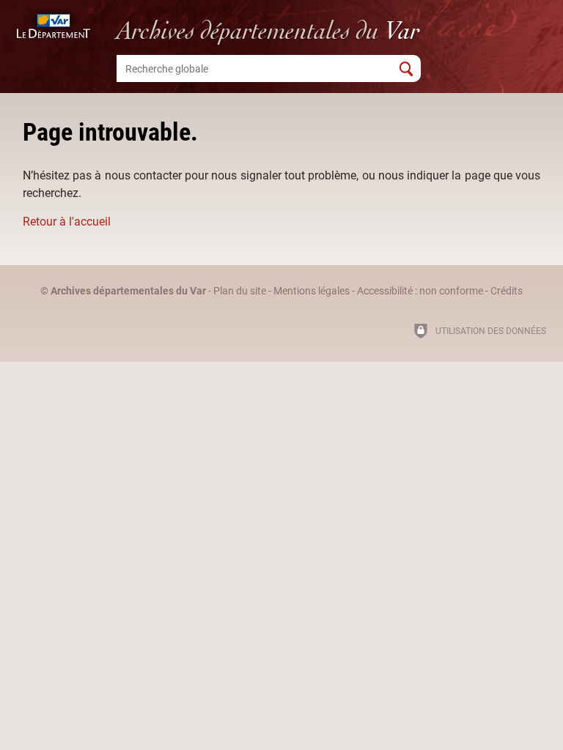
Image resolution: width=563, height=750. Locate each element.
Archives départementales (268, 30)
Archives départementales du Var (128, 291)
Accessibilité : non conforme (420, 291)
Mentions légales (311, 291)
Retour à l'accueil (67, 222)
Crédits (506, 291)
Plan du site (239, 291)
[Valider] (406, 68)
